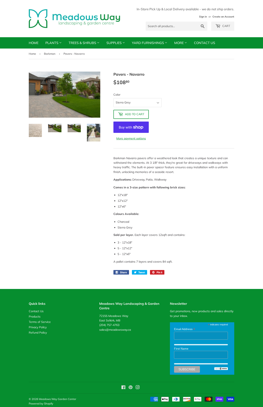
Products (34, 316)
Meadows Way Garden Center (57, 399)
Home (33, 43)
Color (116, 94)
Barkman (49, 53)
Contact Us (204, 43)
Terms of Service (40, 322)
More (179, 43)
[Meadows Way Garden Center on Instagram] (138, 388)
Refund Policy (38, 332)
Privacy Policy (38, 327)
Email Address (184, 329)
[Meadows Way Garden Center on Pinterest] (130, 388)
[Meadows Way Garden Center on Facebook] (123, 388)
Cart (225, 26)
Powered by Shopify (41, 403)
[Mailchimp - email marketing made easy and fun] (221, 369)
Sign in (203, 16)
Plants (52, 43)
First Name (181, 348)
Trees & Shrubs (83, 43)
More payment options (131, 138)
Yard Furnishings (148, 43)
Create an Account (223, 16)
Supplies (114, 43)
